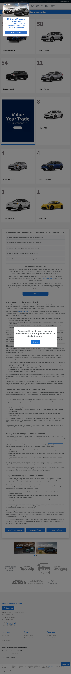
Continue (35, 342)
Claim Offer (16, 32)
